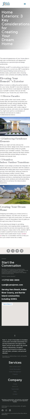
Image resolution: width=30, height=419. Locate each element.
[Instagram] (6, 410)
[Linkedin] (10, 410)
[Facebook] (3, 410)
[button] (24, 3)
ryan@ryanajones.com (12, 285)
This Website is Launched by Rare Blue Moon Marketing (14, 414)
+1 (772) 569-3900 (10, 280)
